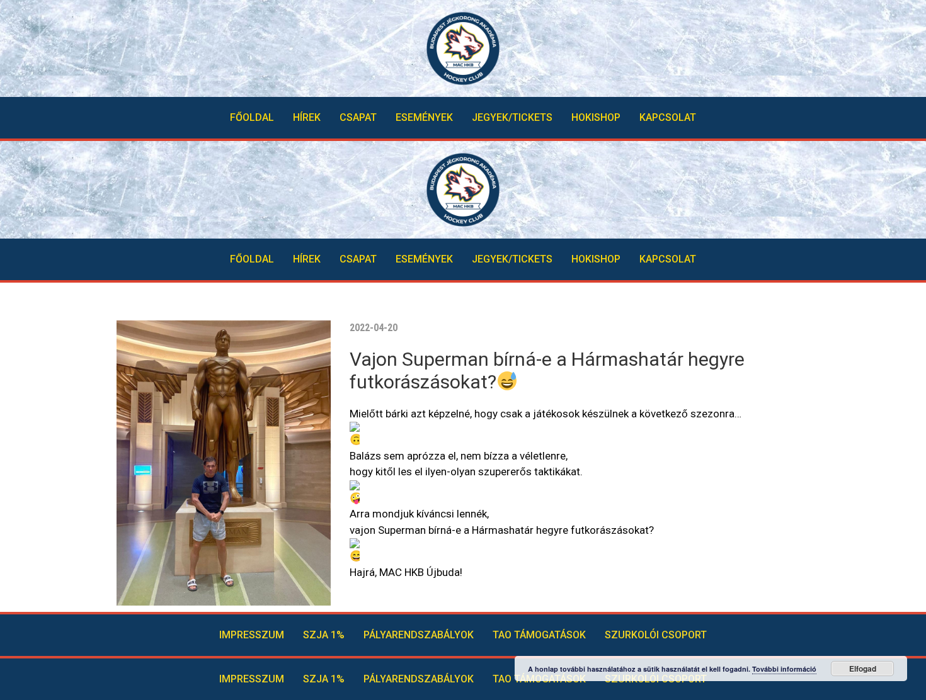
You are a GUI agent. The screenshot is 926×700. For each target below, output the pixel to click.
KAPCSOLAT (667, 117)
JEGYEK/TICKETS (512, 117)
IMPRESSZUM (251, 635)
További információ (784, 669)
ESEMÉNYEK (424, 117)
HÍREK (307, 117)
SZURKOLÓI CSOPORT (656, 635)
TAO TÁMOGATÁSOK (539, 635)
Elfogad (862, 668)
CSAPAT (358, 117)
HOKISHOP (595, 117)
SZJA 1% (324, 635)
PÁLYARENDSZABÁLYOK (418, 635)
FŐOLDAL (252, 117)
